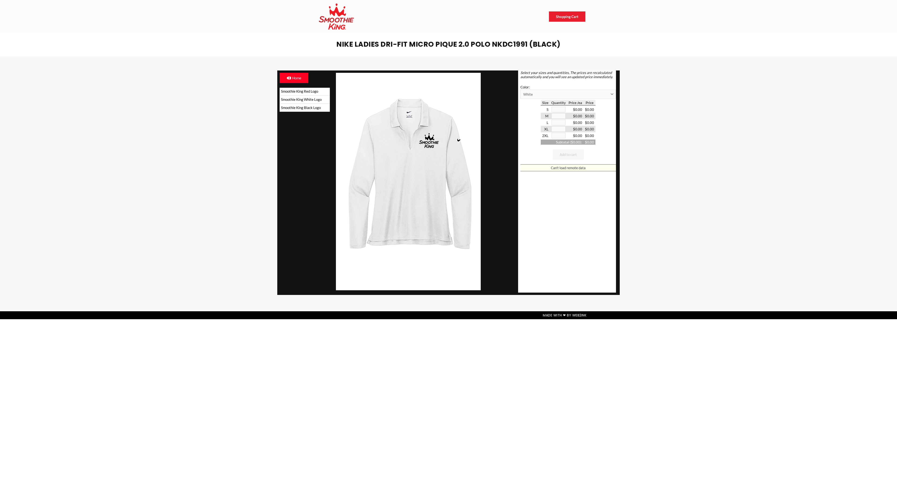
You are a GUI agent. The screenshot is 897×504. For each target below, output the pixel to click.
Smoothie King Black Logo (301, 107)
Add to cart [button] (568, 154)
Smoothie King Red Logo (299, 91)
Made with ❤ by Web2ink (564, 315)
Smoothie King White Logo (301, 99)
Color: (525, 87)
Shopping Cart (567, 16)
